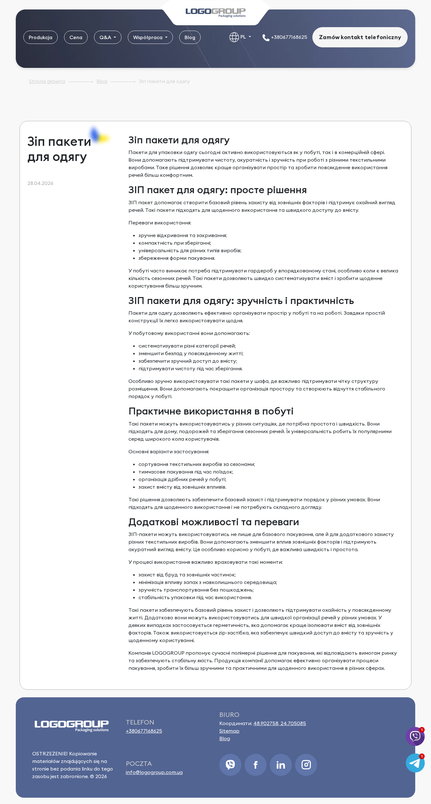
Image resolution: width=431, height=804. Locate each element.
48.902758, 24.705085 (279, 723)
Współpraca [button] (148, 37)
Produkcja (40, 37)
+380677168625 (288, 37)
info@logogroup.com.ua (154, 772)
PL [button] (243, 36)
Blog (190, 37)
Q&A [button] (105, 37)
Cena (75, 37)
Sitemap (229, 731)
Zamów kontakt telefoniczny (360, 37)
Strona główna (47, 81)
